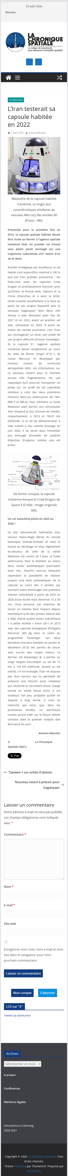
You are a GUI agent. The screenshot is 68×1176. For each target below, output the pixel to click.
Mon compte (22, 993)
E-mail (9, 905)
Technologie (15, 100)
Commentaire (15, 834)
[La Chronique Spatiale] (8, 77)
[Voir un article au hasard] (59, 77)
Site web (10, 924)
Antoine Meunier (37, 132)
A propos (10, 1075)
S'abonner (47, 993)
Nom (9, 887)
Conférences (12, 1088)
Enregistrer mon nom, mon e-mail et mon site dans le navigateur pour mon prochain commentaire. (33, 955)
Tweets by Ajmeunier (17, 1015)
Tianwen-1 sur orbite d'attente (30, 772)
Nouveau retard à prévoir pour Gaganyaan (37, 785)
